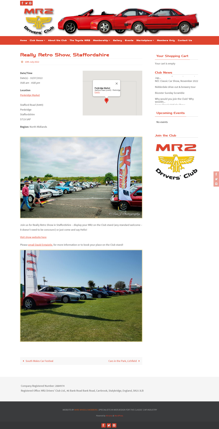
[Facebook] (22, 3)
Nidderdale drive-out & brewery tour (175, 84)
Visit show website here (33, 237)
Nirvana (109, 415)
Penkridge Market (30, 95)
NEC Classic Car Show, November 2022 (176, 78)
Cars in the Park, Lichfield (122, 361)
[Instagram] (30, 3)
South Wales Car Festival (39, 361)
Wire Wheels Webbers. (86, 409)
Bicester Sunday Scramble (169, 90)
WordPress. (118, 415)
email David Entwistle (40, 244)
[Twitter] (26, 3)
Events (97, 92)
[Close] (116, 83)
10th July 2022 (32, 61)
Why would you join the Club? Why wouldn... (174, 97)
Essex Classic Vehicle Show (170, 102)
